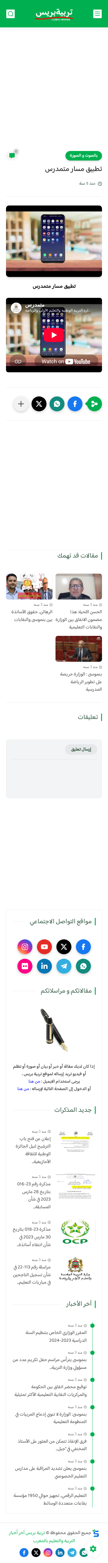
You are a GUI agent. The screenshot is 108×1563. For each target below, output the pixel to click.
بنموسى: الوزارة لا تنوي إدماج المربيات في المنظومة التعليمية (51, 1418)
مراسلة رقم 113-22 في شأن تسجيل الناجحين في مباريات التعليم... (32, 1275)
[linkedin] (44, 966)
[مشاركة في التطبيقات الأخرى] (21, 403)
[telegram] (63, 966)
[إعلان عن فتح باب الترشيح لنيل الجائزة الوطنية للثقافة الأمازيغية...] (75, 1140)
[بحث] (10, 13)
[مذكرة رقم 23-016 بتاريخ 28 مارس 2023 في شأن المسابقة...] (75, 1185)
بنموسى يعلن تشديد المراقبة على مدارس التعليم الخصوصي (51, 1472)
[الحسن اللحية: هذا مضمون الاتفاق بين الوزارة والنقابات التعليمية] (79, 587)
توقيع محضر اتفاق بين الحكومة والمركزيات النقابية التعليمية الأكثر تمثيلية (50, 1391)
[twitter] (63, 946)
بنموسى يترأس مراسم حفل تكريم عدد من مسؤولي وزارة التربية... (50, 1363)
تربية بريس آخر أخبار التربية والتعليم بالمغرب (42, 1537)
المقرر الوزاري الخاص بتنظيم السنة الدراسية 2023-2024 (56, 1336)
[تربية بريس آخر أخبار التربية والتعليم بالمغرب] (54, 14)
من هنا (34, 1081)
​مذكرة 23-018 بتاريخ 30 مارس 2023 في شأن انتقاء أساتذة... (32, 1237)
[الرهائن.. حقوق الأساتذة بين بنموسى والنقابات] (29, 587)
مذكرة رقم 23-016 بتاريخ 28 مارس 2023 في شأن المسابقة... (34, 1196)
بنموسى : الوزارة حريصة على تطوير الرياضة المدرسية (81, 682)
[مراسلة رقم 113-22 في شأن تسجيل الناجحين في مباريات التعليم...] (75, 1269)
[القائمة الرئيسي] (97, 13)
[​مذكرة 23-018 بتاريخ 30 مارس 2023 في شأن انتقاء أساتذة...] (75, 1231)
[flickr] (24, 966)
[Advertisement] (54, 93)
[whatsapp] (83, 966)
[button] (75, 403)
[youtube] (44, 946)
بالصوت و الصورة (84, 155)
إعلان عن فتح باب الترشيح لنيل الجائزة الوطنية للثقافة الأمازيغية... (33, 1150)
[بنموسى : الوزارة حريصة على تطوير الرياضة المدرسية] (79, 649)
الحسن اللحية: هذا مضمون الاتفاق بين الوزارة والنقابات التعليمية (79, 619)
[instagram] (24, 946)
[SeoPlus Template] (95, 1533)
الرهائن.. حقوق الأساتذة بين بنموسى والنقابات (31, 616)
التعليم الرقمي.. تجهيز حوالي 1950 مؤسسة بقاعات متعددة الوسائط (50, 1499)
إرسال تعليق (81, 749)
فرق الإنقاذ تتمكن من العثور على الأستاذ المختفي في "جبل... (52, 1445)
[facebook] (83, 946)
